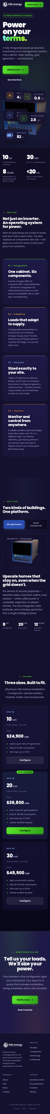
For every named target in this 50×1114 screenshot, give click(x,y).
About (5, 1080)
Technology (35, 1055)
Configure (25, 760)
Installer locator (37, 1080)
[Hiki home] (12, 4)
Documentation (37, 1084)
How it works (25, 1009)
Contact (33, 1087)
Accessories (35, 1059)
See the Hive (14, 79)
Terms (24, 1109)
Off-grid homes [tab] (14, 524)
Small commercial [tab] (36, 524)
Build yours (34, 4)
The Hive (33, 1047)
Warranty (32, 1109)
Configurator (35, 1051)
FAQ (4, 1084)
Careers (6, 1092)
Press (5, 1087)
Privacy (16, 1109)
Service (33, 1092)
